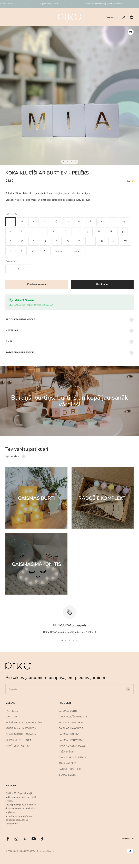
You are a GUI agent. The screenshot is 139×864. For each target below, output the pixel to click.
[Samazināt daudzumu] (10, 269)
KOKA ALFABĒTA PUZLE (71, 745)
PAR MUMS (11, 711)
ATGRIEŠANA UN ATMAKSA (20, 728)
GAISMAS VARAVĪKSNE (71, 740)
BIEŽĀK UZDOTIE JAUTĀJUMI (21, 734)
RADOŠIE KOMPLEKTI (70, 722)
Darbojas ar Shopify (45, 851)
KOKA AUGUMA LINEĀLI (72, 757)
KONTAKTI (11, 716)
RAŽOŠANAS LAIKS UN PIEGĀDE (23, 722)
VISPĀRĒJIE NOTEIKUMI (18, 740)
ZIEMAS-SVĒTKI (67, 774)
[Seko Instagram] (16, 838)
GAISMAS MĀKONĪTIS (70, 728)
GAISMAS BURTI (67, 711)
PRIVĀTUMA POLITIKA (17, 745)
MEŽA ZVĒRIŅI (66, 751)
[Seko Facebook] (7, 838)
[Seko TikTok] (42, 838)
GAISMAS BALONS (69, 734)
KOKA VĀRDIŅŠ (67, 763)
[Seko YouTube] (33, 838)
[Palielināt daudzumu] (26, 269)
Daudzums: (11, 261)
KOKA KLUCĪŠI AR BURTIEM (74, 716)
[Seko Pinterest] (25, 838)
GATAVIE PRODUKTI (69, 769)
